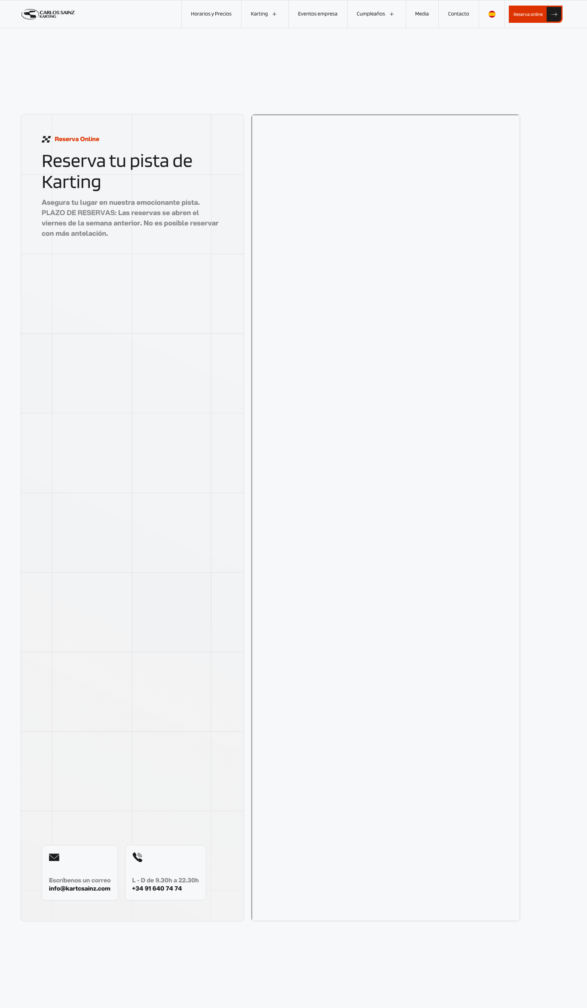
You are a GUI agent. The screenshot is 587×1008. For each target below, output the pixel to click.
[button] (264, 14)
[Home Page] (48, 14)
